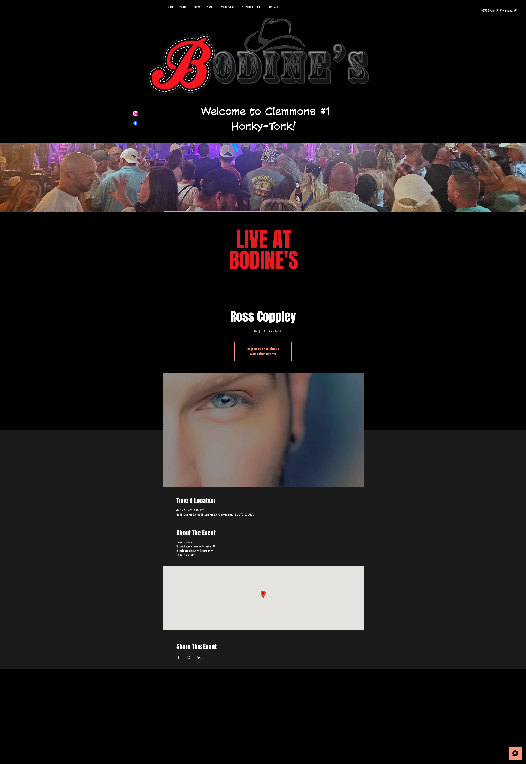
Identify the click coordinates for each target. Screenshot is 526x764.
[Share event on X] (188, 657)
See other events (263, 354)
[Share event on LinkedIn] (199, 657)
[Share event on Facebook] (178, 657)
